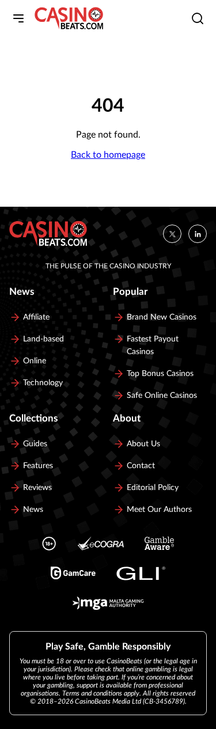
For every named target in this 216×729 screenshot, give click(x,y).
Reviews (37, 488)
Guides (35, 444)
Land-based (43, 339)
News (33, 510)
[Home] (69, 18)
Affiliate (36, 317)
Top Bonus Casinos (160, 374)
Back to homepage (108, 155)
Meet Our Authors (159, 510)
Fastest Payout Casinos (153, 345)
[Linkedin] (197, 234)
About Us (143, 444)
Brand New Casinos (161, 317)
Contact (141, 466)
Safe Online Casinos (162, 396)
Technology (43, 383)
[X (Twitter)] (172, 234)
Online (34, 361)
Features (38, 466)
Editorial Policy (153, 488)
